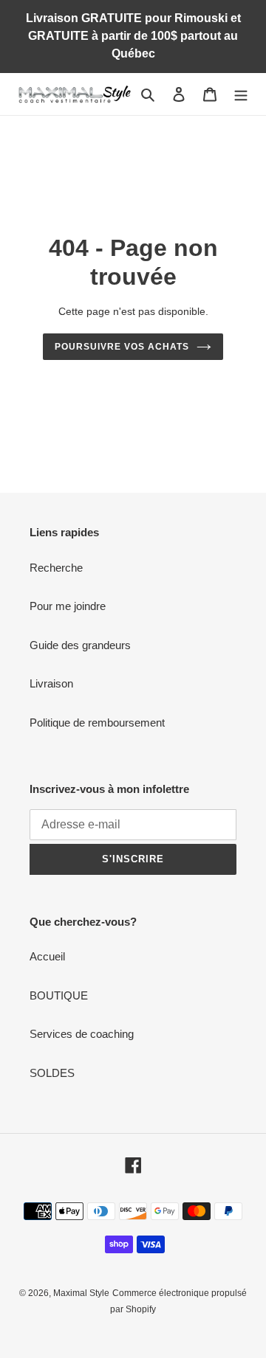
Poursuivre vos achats (121, 347)
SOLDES (52, 1073)
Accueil (47, 956)
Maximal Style (81, 1293)
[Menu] (240, 94)
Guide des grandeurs (80, 645)
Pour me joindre (68, 606)
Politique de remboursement (97, 722)
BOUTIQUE (59, 995)
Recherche (56, 567)
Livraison (51, 683)
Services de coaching (82, 1034)
